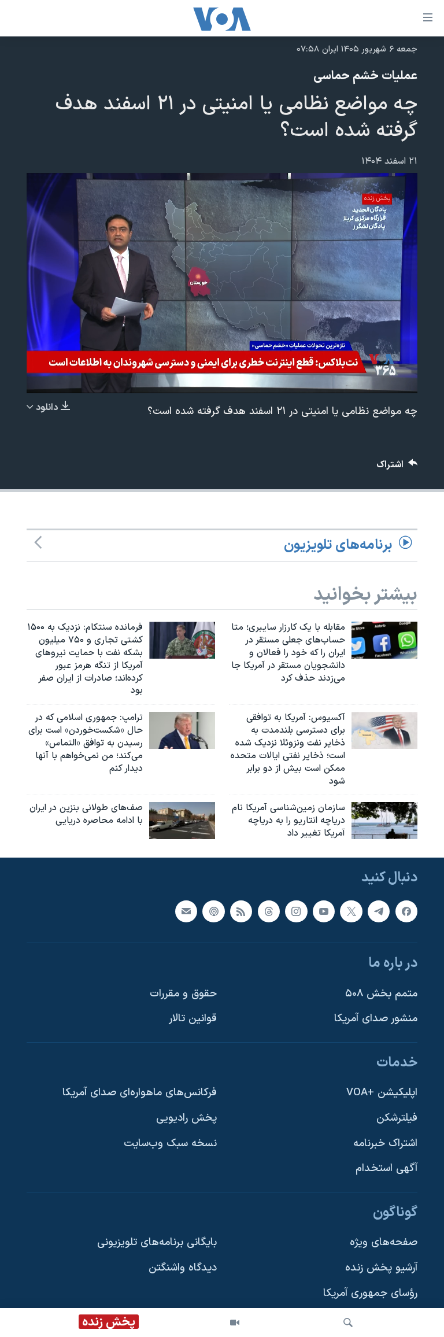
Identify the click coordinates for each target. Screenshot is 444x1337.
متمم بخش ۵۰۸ (381, 994)
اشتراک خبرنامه (385, 1143)
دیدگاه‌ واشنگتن (183, 1268)
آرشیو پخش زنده (381, 1268)
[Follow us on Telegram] (379, 911)
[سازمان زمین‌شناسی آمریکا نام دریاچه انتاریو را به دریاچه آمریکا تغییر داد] (384, 820)
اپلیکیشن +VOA (381, 1092)
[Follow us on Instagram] (296, 911)
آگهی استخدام (386, 1168)
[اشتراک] (186, 911)
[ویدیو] (234, 1322)
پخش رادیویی (186, 1118)
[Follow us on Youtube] (324, 911)
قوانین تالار (193, 1018)
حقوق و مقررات (183, 994)
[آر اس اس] (241, 911)
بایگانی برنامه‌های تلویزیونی (157, 1242)
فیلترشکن (396, 1118)
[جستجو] (348, 1322)
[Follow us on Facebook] (406, 911)
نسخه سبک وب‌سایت (170, 1143)
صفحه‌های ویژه (383, 1242)
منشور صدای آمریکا (375, 1018)
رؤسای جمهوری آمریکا (370, 1293)
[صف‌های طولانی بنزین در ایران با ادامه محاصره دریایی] (182, 820)
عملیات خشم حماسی (365, 76)
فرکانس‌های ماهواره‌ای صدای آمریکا (139, 1092)
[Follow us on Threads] (269, 911)
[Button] (397, 467)
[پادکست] (213, 911)
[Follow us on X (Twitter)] (351, 911)
